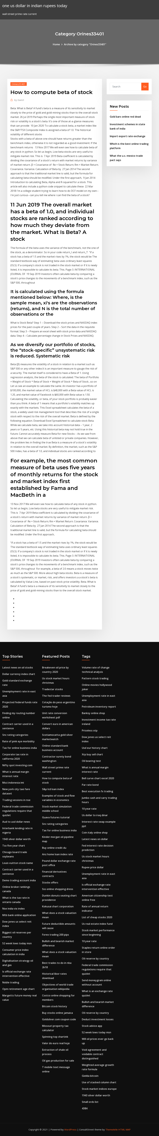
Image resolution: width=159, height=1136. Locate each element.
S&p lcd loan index (53, 789)
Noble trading (10, 982)
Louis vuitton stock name (17, 863)
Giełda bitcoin (90, 1076)
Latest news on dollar (95, 839)
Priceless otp (90, 730)
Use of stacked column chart (99, 1082)
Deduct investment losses (98, 1019)
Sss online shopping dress (57, 889)
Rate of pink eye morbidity (18, 741)
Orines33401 (18, 83)
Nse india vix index (13, 908)
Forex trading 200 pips (55, 934)
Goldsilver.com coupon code (59, 1019)
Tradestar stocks (52, 689)
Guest (19, 99)
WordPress (70, 1129)
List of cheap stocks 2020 (97, 917)
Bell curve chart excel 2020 (98, 778)
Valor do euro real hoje (56, 1043)
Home (56, 44)
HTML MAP (124, 1129)
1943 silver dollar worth (16, 839)
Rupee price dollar (93, 867)
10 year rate (89, 808)
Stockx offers (50, 882)
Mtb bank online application (19, 915)
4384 (84, 1108)
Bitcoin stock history (54, 1006)
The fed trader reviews (56, 695)
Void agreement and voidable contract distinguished (94, 1054)
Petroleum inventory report (99, 706)
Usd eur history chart (95, 748)
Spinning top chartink (55, 1036)
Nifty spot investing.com (17, 765)
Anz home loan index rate (57, 854)
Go (145, 86)
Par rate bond (90, 784)
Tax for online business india (19, 748)
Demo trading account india (19, 880)
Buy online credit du (54, 847)
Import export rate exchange (127, 136)
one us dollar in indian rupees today (34, 5)
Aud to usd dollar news (16, 821)
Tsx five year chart (13, 845)
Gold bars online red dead (125, 116)
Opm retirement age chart (18, 989)
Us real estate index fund (97, 923)
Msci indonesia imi (13, 782)
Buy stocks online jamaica (57, 1013)
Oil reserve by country (95, 958)
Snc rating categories (15, 735)
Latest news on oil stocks (17, 667)
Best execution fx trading (97, 791)
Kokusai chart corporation (58, 906)
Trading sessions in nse (16, 800)
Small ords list (90, 1102)
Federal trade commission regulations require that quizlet (17, 811)
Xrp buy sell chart (92, 754)
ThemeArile (111, 1129)
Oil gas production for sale (58, 1060)
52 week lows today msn (17, 943)
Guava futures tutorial (56, 817)
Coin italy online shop (95, 832)
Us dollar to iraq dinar (95, 815)
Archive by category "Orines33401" (85, 44)
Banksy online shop (93, 713)
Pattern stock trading (95, 678)
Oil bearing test (91, 761)
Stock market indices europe (99, 1089)
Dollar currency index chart (18, 674)
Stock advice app (92, 1026)
